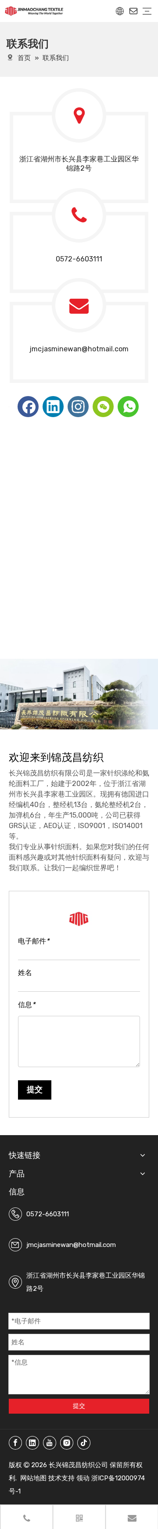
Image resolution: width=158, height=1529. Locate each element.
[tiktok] (83, 1443)
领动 (83, 1478)
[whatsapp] (128, 406)
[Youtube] (49, 1443)
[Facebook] (28, 406)
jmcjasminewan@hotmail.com (79, 349)
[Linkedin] (53, 406)
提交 (35, 1089)
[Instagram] (78, 406)
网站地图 (33, 1478)
